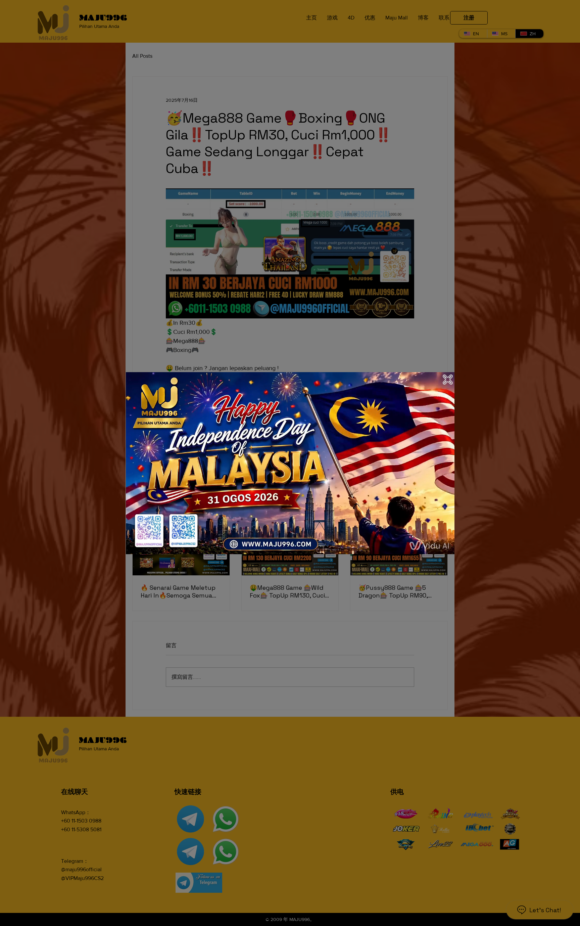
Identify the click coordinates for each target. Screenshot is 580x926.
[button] (448, 379)
